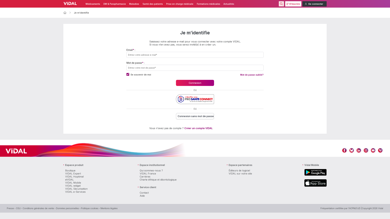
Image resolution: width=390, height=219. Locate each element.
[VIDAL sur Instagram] (366, 152)
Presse (10, 208)
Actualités (228, 4)
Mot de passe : (135, 62)
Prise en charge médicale (179, 4)
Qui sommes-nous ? (151, 170)
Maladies (134, 4)
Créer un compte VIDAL (198, 128)
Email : (130, 49)
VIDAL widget (73, 185)
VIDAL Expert (73, 173)
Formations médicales (208, 4)
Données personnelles (67, 208)
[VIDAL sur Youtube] (373, 152)
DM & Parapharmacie (114, 4)
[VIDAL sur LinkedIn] (359, 152)
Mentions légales (109, 208)
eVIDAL (69, 179)
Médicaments (93, 4)
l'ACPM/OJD (354, 208)
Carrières (145, 176)
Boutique (70, 170)
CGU (18, 208)
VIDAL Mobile (73, 182)
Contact (144, 192)
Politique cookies (89, 208)
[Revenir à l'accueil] (64, 12)
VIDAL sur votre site (240, 173)
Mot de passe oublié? (252, 74)
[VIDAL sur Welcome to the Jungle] (380, 152)
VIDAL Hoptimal (74, 176)
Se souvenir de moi (141, 74)
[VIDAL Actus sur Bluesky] (352, 152)
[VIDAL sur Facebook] (344, 152)
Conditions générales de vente (38, 208)
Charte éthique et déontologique (158, 179)
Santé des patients (153, 4)
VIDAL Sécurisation (76, 188)
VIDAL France (148, 173)
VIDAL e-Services (75, 191)
